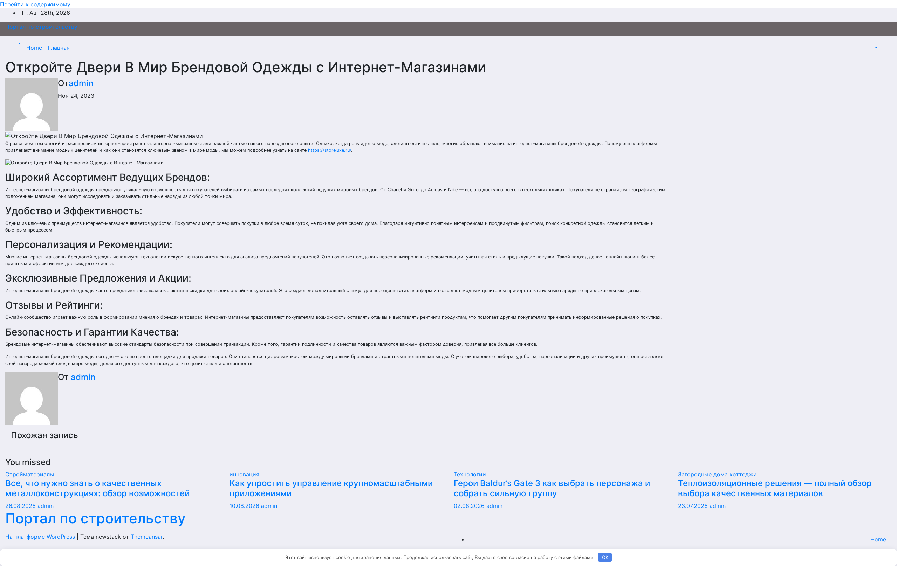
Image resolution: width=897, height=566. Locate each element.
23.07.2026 (694, 505)
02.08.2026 (470, 505)
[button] (18, 43)
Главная (59, 47)
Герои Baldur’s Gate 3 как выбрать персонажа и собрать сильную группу (552, 488)
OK (605, 557)
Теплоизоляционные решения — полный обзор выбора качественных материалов (775, 488)
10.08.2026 (245, 505)
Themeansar (147, 536)
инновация (244, 474)
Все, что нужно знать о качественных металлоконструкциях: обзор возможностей (97, 488)
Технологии (470, 474)
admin (81, 83)
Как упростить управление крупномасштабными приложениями (331, 488)
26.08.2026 (21, 505)
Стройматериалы (29, 474)
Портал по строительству (41, 26)
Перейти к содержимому (35, 4)
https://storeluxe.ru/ (329, 150)
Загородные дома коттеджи (717, 474)
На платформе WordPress (41, 536)
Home (34, 47)
